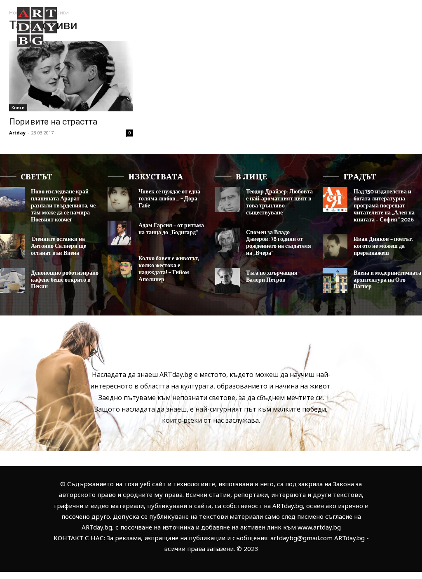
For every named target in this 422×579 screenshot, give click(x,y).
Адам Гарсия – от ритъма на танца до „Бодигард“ (171, 229)
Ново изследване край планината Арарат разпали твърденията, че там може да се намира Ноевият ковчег (63, 205)
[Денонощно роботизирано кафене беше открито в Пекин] (12, 280)
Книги (18, 108)
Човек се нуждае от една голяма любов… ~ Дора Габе (169, 199)
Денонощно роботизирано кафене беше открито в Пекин (64, 280)
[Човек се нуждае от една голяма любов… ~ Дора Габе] (120, 199)
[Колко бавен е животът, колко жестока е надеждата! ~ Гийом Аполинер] (120, 266)
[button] (390, 57)
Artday (17, 132)
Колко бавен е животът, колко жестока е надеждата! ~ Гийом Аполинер (168, 269)
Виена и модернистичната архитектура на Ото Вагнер (387, 280)
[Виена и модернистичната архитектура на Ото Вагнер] (335, 280)
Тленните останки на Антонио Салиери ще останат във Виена (58, 246)
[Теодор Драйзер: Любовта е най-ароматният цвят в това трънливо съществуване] (227, 199)
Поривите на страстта (53, 122)
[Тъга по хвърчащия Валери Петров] (227, 280)
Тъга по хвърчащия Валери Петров (272, 276)
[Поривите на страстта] (71, 76)
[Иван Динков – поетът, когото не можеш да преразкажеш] (335, 246)
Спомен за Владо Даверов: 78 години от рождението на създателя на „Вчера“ (278, 243)
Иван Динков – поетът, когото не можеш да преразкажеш (383, 246)
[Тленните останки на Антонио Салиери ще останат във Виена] (12, 246)
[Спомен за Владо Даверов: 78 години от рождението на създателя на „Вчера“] (227, 240)
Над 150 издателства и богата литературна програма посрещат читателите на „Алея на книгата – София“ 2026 (384, 205)
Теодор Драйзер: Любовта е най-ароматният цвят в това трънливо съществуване (279, 202)
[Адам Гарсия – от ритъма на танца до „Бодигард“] (120, 233)
